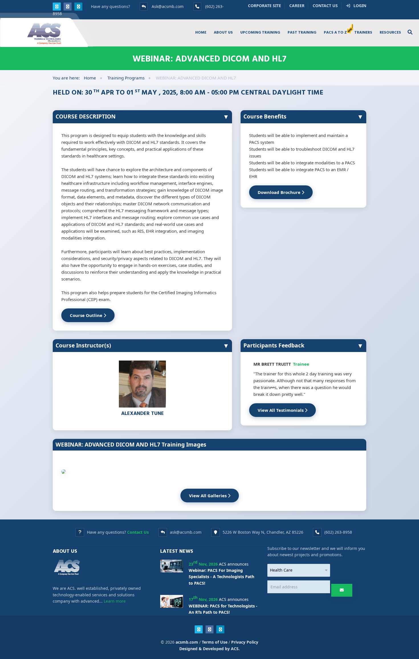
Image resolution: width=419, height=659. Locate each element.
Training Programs (126, 78)
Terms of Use (214, 642)
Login (358, 5)
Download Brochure (280, 192)
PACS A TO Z (335, 32)
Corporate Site (264, 5)
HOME (200, 32)
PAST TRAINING (302, 32)
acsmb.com (187, 642)
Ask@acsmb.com (168, 6)
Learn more (115, 601)
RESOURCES (390, 32)
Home (90, 78)
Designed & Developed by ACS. (209, 648)
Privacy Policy (244, 642)
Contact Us (325, 5)
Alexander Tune (142, 413)
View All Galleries (208, 495)
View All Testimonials (281, 410)
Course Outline (86, 315)
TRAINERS (363, 32)
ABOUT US (223, 32)
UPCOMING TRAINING (260, 32)
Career (296, 5)
